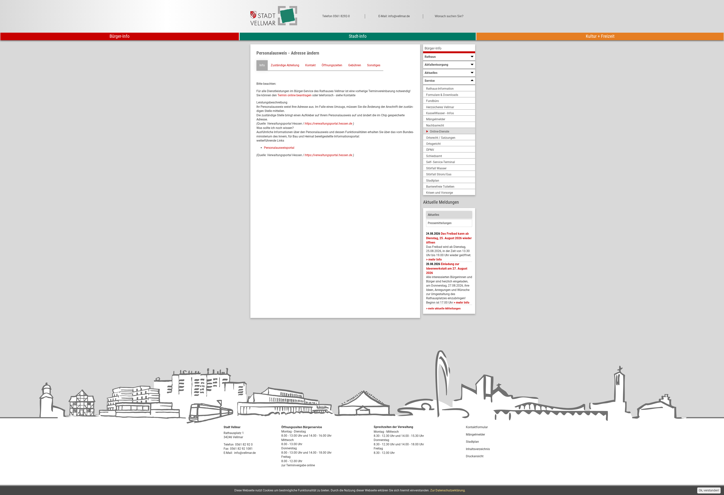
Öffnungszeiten (332, 65)
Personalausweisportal (279, 148)
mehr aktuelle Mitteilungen (444, 308)
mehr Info (435, 259)
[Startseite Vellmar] (278, 16)
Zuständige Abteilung (285, 65)
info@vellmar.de (245, 453)
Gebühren (354, 65)
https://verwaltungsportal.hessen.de (329, 123)
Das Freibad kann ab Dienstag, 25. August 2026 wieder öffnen (449, 238)
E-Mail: (228, 453)
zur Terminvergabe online (298, 465)
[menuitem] (449, 48)
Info (262, 65)
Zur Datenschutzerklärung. (448, 490)
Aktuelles (433, 215)
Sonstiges (373, 65)
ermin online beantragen (295, 95)
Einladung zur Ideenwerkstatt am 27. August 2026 (446, 268)
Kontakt (310, 65)
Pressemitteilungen (440, 223)
